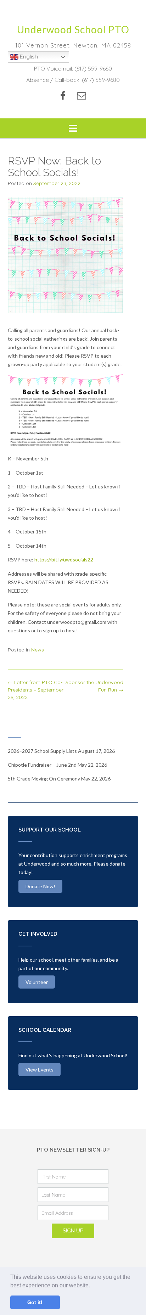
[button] (92, 1286)
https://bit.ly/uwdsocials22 (63, 559)
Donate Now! (40, 886)
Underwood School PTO (73, 29)
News (37, 650)
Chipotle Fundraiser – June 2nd (42, 765)
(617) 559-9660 (93, 68)
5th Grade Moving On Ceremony (44, 779)
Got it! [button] (35, 1302)
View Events (40, 1070)
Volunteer (37, 982)
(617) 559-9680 (101, 79)
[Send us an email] (81, 95)
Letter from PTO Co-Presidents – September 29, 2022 (35, 689)
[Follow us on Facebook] (63, 95)
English (28, 56)
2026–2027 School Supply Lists (42, 751)
